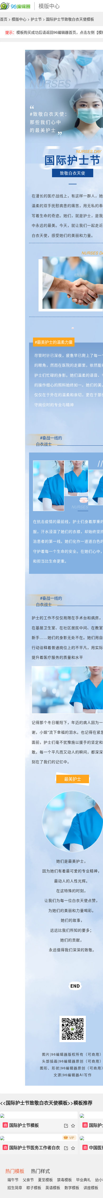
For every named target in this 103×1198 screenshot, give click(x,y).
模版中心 (19, 19)
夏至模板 (45, 1179)
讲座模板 (90, 1187)
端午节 (12, 1179)
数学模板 (71, 1187)
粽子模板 (33, 1187)
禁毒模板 (64, 1179)
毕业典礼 (83, 1179)
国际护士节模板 (21, 1125)
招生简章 (14, 1187)
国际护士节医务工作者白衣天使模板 (31, 1149)
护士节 (36, 19)
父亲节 (28, 1179)
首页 (3, 19)
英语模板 (52, 1187)
